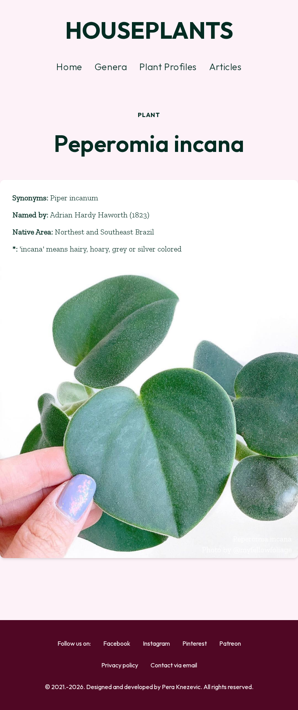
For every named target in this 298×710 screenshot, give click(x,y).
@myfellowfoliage (262, 549)
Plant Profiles (167, 66)
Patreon (230, 643)
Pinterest (194, 643)
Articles (225, 66)
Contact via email (174, 665)
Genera (111, 66)
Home (69, 66)
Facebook (116, 643)
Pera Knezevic (181, 687)
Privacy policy (119, 665)
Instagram (156, 643)
